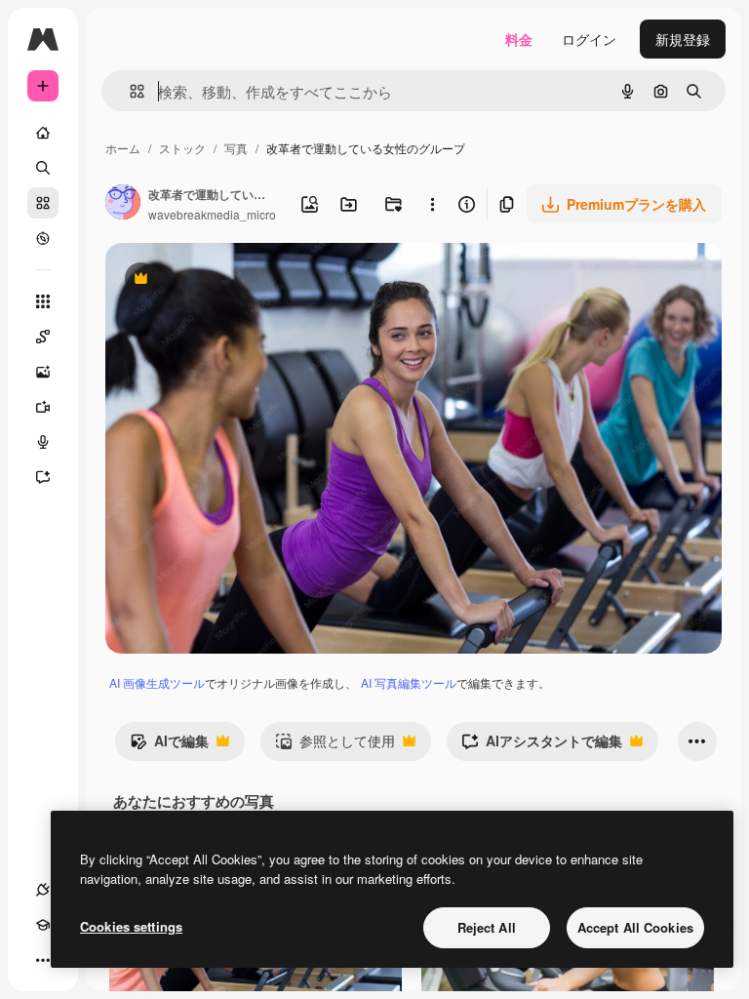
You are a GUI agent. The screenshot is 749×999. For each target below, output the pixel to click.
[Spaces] (43, 336)
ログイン (589, 39)
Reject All (486, 927)
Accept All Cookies (635, 927)
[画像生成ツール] (43, 371)
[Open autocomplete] (129, 91)
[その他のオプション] (433, 203)
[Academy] (43, 924)
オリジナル (239, 280)
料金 (518, 39)
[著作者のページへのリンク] (122, 203)
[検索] (43, 167)
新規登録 (682, 39)
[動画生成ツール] (43, 406)
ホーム (122, 148)
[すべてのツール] (43, 301)
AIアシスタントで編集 (541, 745)
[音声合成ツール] (43, 442)
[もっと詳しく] (43, 238)
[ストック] (43, 203)
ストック (182, 148)
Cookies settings (131, 926)
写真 (236, 148)
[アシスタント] (43, 477)
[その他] (43, 960)
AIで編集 (169, 745)
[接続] (43, 889)
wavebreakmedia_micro (212, 214)
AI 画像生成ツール (157, 682)
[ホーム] (43, 132)
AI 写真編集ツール (408, 682)
